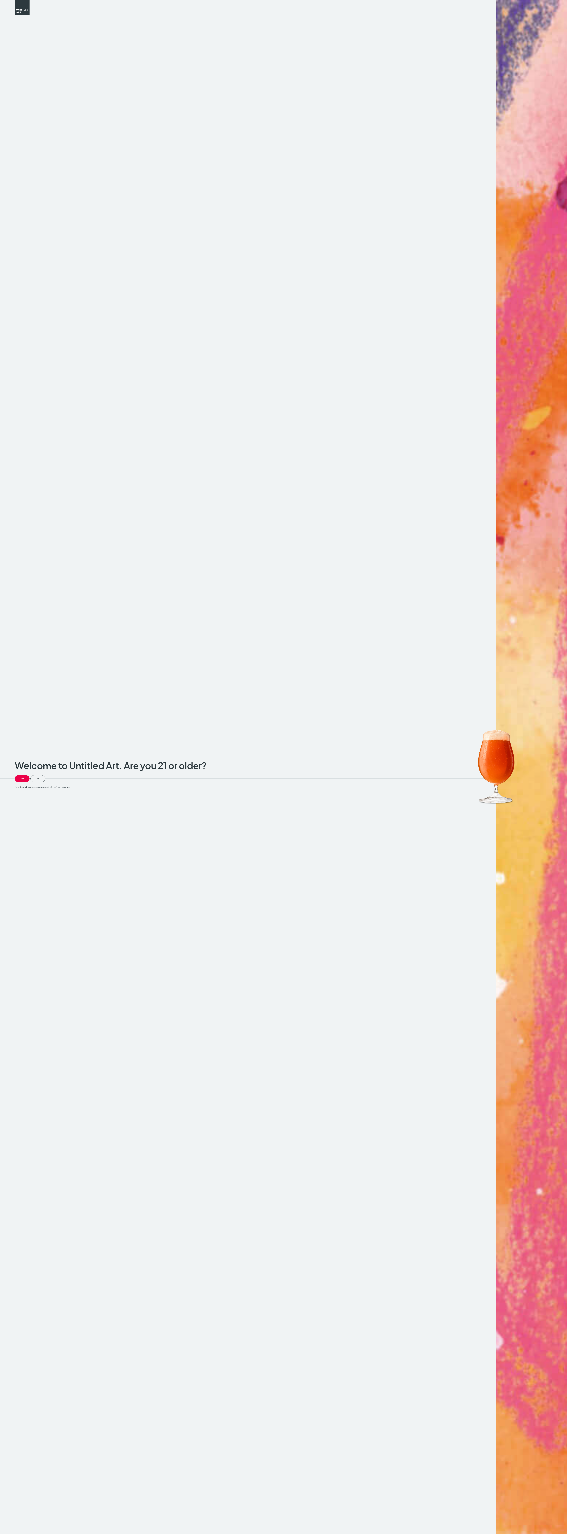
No (37, 778)
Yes (22, 778)
